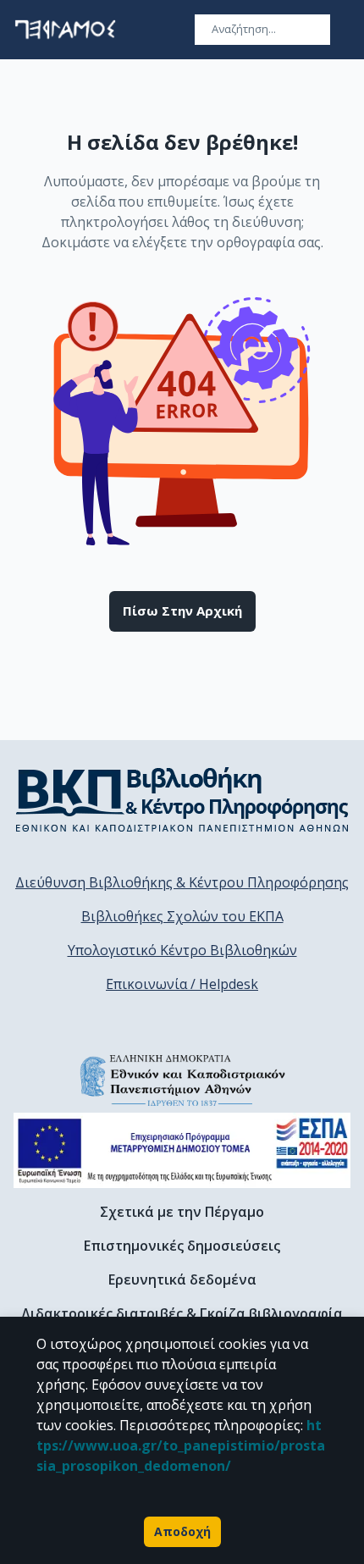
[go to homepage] (65, 29)
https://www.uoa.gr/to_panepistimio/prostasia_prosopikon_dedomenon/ (180, 1445)
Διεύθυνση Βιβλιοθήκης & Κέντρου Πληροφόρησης (182, 882)
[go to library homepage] (182, 799)
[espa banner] (182, 1150)
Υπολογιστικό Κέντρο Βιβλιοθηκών (182, 950)
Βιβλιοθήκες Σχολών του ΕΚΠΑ (182, 916)
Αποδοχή (182, 1531)
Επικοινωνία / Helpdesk (182, 984)
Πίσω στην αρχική (182, 610)
